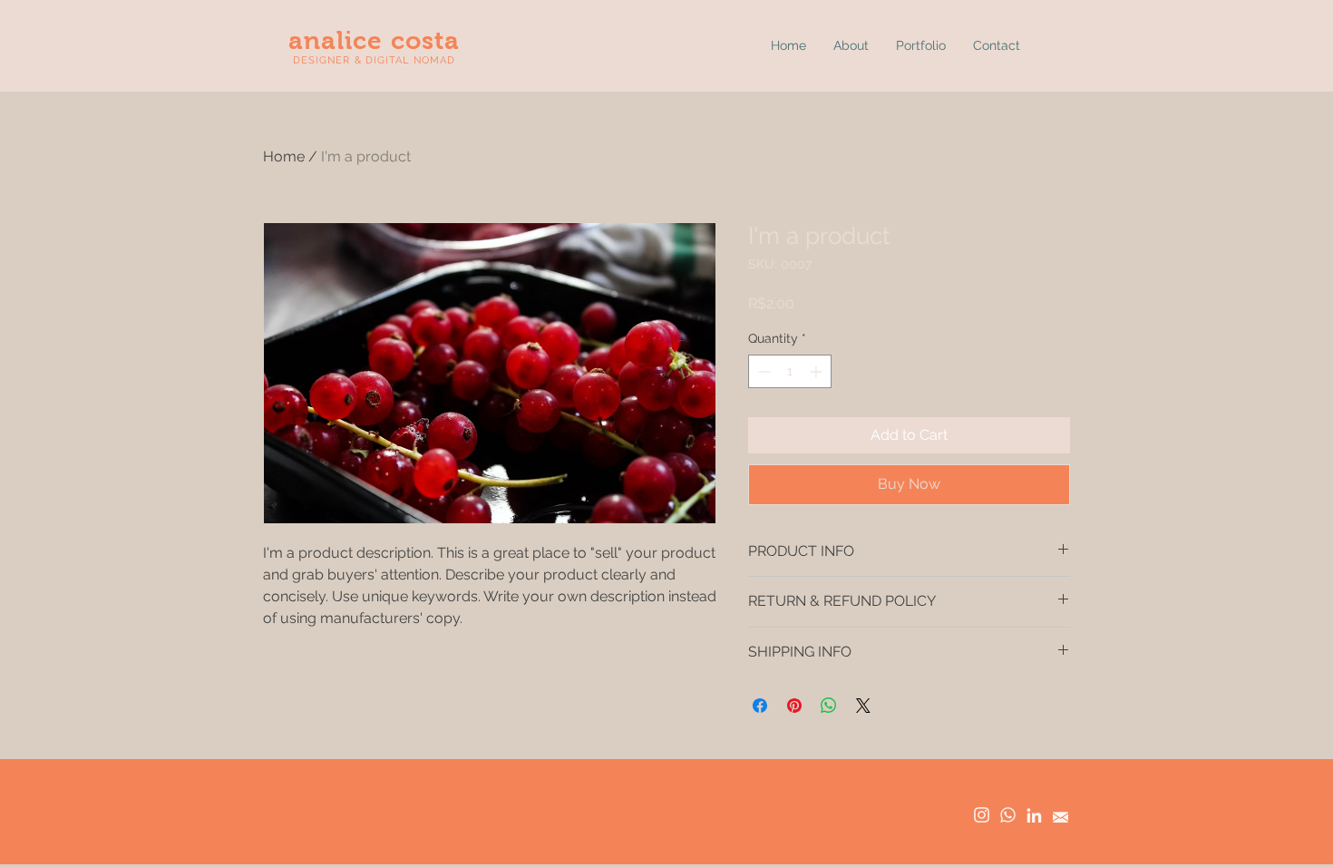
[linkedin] (1034, 815)
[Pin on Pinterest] (794, 705)
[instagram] (981, 815)
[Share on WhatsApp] (829, 705)
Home (284, 156)
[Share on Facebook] (760, 705)
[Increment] (817, 371)
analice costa (374, 40)
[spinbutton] (790, 371)
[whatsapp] (1008, 815)
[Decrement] (762, 371)
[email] (1060, 815)
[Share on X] (863, 705)
